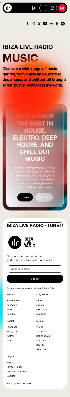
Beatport (41, 349)
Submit (35, 279)
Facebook (12, 326)
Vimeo (39, 326)
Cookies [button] (11, 375)
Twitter (10, 335)
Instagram (12, 331)
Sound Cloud (43, 335)
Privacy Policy (14, 366)
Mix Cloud (41, 340)
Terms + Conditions (17, 371)
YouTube (40, 331)
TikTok (10, 340)
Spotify (40, 345)
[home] (8, 8)
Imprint (10, 362)
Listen (25, 197)
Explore (44, 197)
